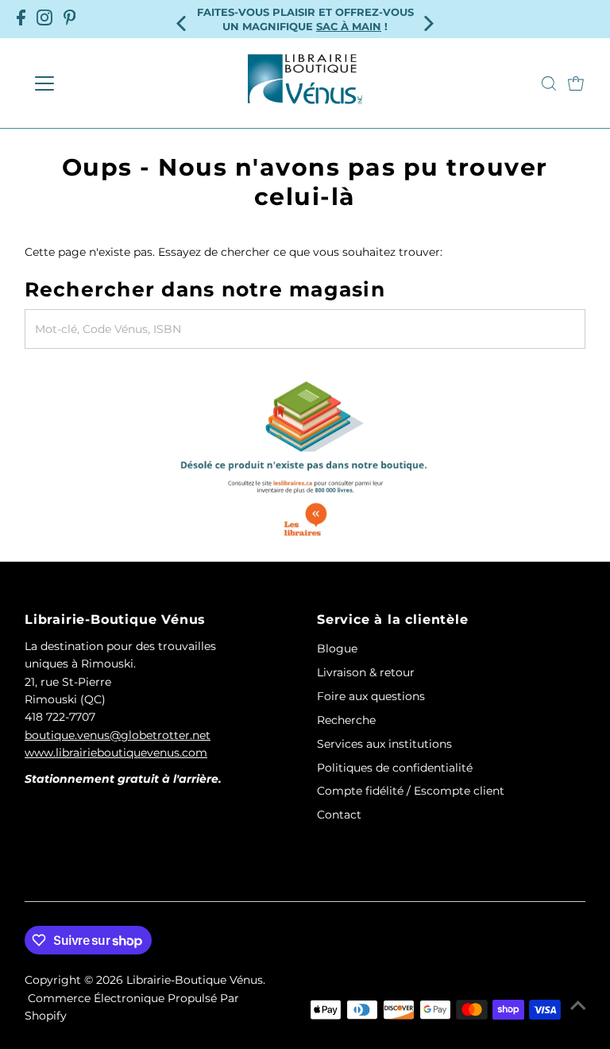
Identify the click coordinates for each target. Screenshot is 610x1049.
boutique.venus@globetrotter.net (117, 735)
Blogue (337, 648)
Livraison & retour (366, 672)
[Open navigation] (91, 83)
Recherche (346, 720)
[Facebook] (21, 19)
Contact (339, 814)
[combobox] (305, 329)
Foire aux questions (371, 696)
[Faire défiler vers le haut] (578, 1005)
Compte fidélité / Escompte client (410, 791)
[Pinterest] (70, 19)
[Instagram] (44, 19)
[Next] (428, 19)
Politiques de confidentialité (395, 768)
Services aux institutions (384, 744)
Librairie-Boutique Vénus (194, 980)
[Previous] (182, 19)
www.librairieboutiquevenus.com (116, 752)
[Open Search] (549, 83)
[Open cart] (576, 83)
